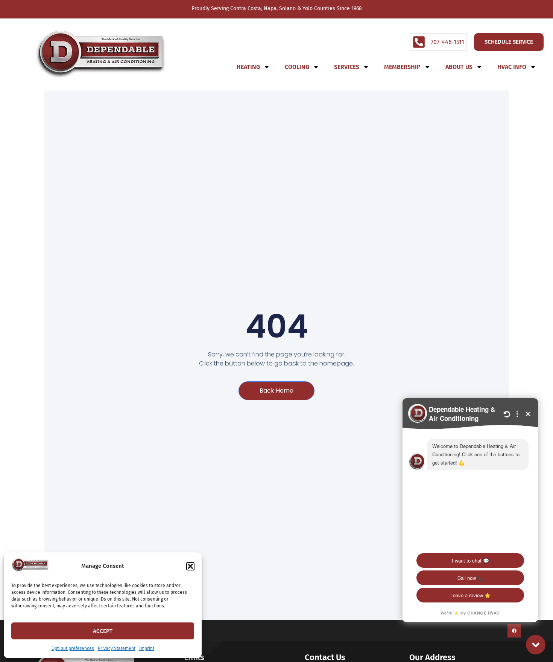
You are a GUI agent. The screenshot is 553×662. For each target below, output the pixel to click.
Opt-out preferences (73, 648)
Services (346, 66)
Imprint (146, 648)
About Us (458, 66)
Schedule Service (509, 41)
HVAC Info (511, 66)
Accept (102, 631)
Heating (248, 66)
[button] (190, 566)
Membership (402, 66)
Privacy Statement (116, 648)
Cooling (297, 66)
